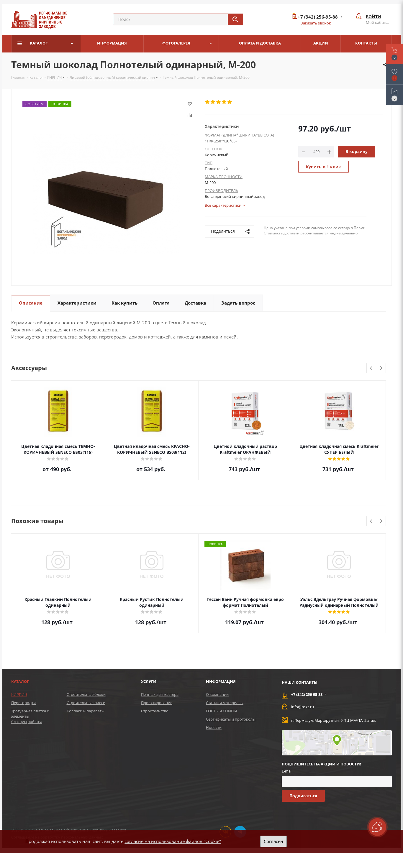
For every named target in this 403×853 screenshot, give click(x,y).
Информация (221, 681)
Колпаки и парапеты (85, 711)
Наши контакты (299, 682)
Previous (371, 368)
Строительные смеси (86, 702)
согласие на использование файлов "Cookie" (172, 841)
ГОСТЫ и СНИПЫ (221, 711)
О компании (217, 694)
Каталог (20, 681)
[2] (213, 102)
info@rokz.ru (302, 706)
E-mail (287, 771)
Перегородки (23, 702)
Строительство (154, 711)
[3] (219, 102)
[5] (230, 102)
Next (381, 368)
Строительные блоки (86, 694)
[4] (224, 102)
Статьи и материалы (224, 702)
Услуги (148, 681)
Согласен (273, 841)
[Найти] (235, 19)
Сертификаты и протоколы (230, 719)
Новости (214, 727)
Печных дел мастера (159, 694)
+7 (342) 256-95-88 (318, 17)
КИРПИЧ (19, 694)
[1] (207, 102)
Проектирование (156, 702)
